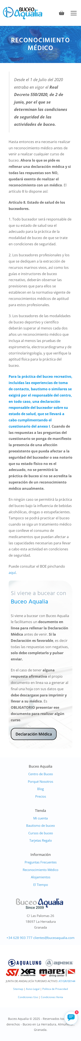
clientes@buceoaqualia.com (54, 937)
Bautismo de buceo (40, 825)
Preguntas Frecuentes (41, 862)
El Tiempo (40, 884)
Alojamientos (40, 877)
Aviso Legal (33, 989)
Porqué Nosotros (40, 781)
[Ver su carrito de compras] (61, 13)
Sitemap (18, 989)
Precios (40, 796)
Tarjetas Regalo (40, 840)
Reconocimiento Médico (40, 870)
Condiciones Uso (28, 997)
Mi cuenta (40, 818)
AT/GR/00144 (67, 981)
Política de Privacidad (55, 989)
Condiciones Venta (52, 997)
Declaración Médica (34, 734)
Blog (40, 789)
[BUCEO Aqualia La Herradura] (22, 13)
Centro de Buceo (40, 774)
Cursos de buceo (40, 833)
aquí (12, 572)
